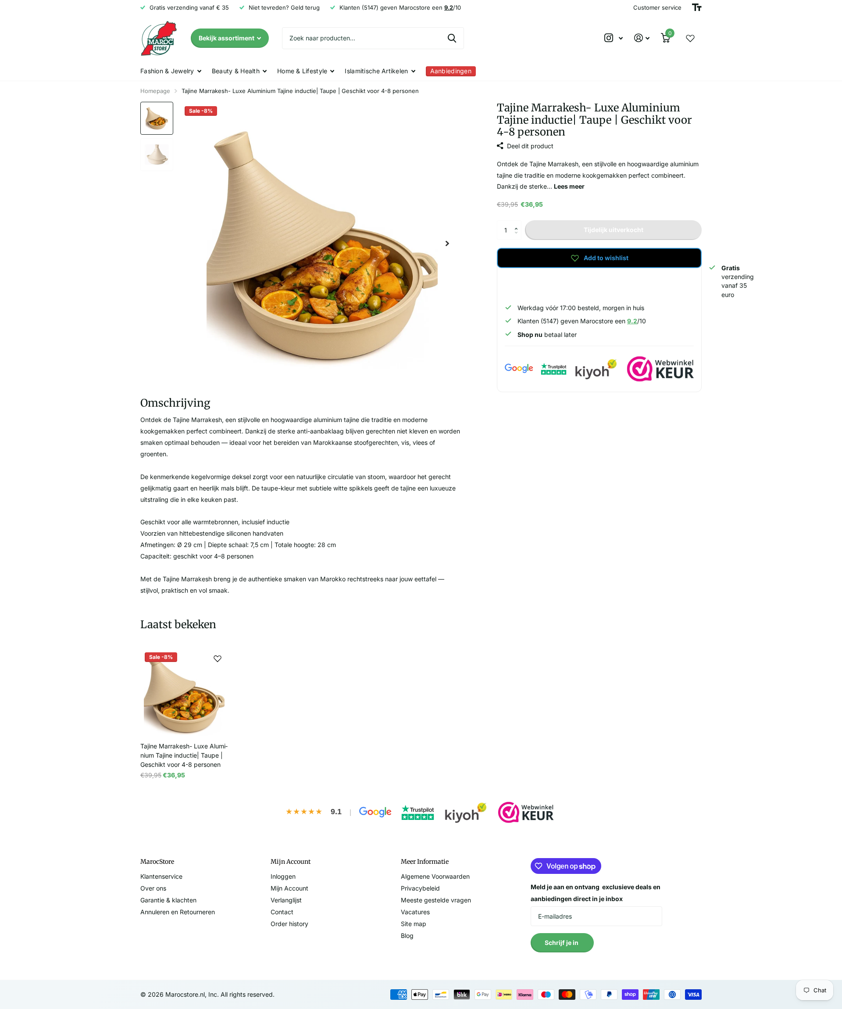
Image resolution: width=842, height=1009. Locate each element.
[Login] (642, 38)
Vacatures (415, 912)
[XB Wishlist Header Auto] (690, 38)
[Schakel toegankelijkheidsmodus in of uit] (697, 7)
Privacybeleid (420, 888)
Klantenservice (161, 876)
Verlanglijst (286, 900)
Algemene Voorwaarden (435, 876)
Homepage (155, 90)
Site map (413, 923)
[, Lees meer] (613, 38)
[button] (518, 223)
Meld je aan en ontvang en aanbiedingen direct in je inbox (595, 892)
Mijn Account (289, 888)
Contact (282, 912)
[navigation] (156, 118)
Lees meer (569, 186)
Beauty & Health (236, 71)
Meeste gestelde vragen (436, 900)
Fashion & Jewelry (167, 71)
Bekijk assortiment (227, 38)
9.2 (632, 321)
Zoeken (452, 38)
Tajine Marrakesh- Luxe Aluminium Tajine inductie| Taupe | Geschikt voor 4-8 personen (184, 755)
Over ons (153, 888)
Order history (289, 923)
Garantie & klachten (168, 900)
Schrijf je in (562, 942)
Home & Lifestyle (302, 71)
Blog (407, 935)
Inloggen (283, 876)
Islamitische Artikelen (376, 71)
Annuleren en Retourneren (177, 912)
